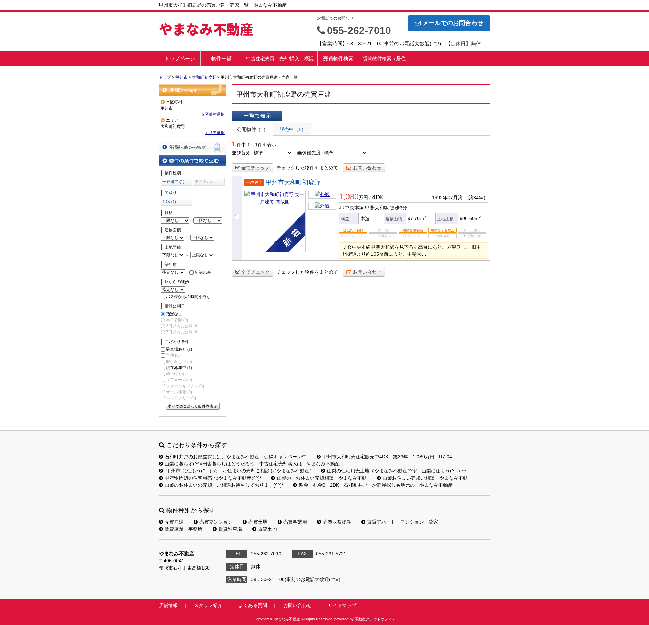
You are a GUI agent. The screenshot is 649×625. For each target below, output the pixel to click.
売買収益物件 (337, 522)
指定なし (174, 313)
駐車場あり (179, 349)
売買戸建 (174, 522)
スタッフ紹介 (208, 605)
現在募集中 (179, 367)
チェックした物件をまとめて (307, 167)
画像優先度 (309, 152)
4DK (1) (169, 201)
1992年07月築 (447, 197)
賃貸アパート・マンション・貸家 (402, 522)
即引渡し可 (179, 361)
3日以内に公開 (182, 326)
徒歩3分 (398, 207)
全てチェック (255, 167)
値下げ (175, 373)
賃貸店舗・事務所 (183, 529)
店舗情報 (168, 605)
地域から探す (192, 90)
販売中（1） (293, 129)
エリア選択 (215, 132)
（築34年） (476, 197)
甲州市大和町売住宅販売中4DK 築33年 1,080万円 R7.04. (387, 456)
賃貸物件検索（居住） (386, 58)
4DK (378, 197)
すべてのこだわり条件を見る (193, 406)
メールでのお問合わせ (453, 23)
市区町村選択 (212, 114)
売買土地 (257, 522)
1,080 (349, 196)
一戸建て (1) (173, 181)
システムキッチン (185, 386)
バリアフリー (181, 398)
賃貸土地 (267, 529)
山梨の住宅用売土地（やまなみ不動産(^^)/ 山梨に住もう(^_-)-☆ (396, 470)
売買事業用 (295, 522)
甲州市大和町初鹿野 (293, 182)
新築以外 (203, 272)
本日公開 (177, 320)
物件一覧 (221, 58)
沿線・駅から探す (192, 147)
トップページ (180, 58)
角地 (173, 355)
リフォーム (179, 379)
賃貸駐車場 (230, 529)
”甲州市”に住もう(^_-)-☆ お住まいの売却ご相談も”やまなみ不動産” (238, 470)
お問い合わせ (367, 167)
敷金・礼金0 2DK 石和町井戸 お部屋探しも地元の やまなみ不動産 (376, 485)
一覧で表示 (257, 116)
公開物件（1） (252, 129)
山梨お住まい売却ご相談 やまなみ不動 (425, 478)
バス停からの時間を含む (188, 296)
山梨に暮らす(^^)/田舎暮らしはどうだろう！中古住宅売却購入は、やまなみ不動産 (252, 463)
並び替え (241, 152)
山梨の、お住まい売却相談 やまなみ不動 (322, 478)
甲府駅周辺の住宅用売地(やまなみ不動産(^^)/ (213, 478)
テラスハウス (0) (205, 182)
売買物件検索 (338, 58)
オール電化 (179, 392)
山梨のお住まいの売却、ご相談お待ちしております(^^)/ (224, 485)
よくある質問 (253, 605)
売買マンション (216, 522)
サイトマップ (342, 605)
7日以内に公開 (182, 332)
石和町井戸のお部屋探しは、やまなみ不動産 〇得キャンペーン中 (236, 456)
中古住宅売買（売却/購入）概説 (280, 58)
